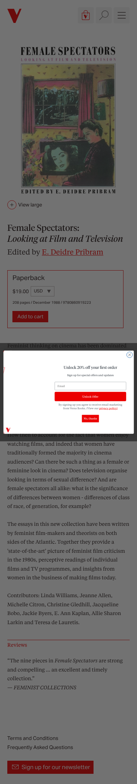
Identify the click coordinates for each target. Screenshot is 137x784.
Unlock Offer (90, 396)
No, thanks (90, 418)
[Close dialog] (129, 355)
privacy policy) (108, 408)
